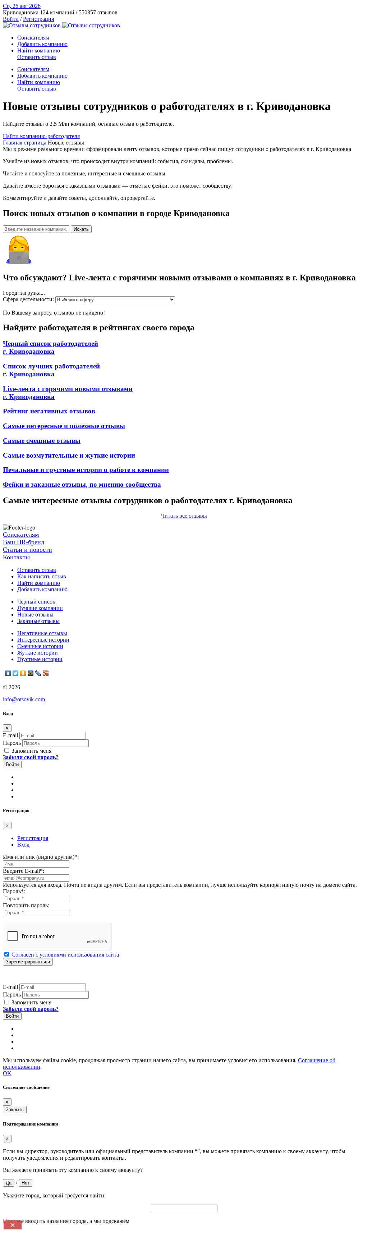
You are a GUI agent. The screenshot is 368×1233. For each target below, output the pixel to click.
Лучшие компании (40, 608)
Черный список (36, 602)
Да (9, 1183)
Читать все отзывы (184, 516)
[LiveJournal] (38, 673)
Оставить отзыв (36, 57)
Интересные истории (43, 640)
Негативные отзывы (42, 633)
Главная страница (24, 142)
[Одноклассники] (23, 673)
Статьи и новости (27, 549)
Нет (25, 1183)
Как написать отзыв (41, 576)
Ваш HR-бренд (23, 542)
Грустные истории (40, 659)
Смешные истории (40, 646)
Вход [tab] (23, 845)
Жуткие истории (37, 653)
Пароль (12, 743)
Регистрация (38, 19)
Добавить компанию (42, 44)
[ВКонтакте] (8, 673)
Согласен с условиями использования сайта (65, 955)
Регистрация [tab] (32, 838)
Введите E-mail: (23, 871)
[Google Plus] (46, 673)
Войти (11, 19)
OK (7, 1073)
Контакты (16, 557)
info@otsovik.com (24, 699)
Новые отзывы (35, 614)
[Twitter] (15, 673)
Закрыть (15, 1109)
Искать (81, 229)
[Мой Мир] (30, 673)
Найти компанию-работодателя (41, 136)
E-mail (10, 735)
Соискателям (33, 38)
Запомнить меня (30, 751)
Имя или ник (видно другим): (41, 857)
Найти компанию (38, 50)
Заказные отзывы (38, 621)
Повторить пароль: (26, 905)
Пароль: (14, 891)
